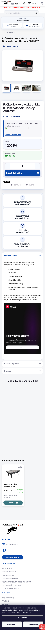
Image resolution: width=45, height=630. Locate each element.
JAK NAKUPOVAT (8, 575)
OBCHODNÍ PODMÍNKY (10, 579)
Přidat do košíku (14, 173)
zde (30, 612)
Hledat (36, 13)
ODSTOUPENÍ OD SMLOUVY (12, 585)
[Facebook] (4, 550)
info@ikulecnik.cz (12, 544)
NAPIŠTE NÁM (7, 568)
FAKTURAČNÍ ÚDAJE (9, 572)
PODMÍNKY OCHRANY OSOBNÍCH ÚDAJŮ (16, 582)
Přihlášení (5, 601)
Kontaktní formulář (12, 557)
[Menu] (42, 3)
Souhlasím (33, 624)
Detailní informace (13, 135)
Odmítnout (11, 624)
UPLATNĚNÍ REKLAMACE (10, 588)
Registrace (6, 604)
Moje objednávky (8, 598)
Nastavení (22, 618)
